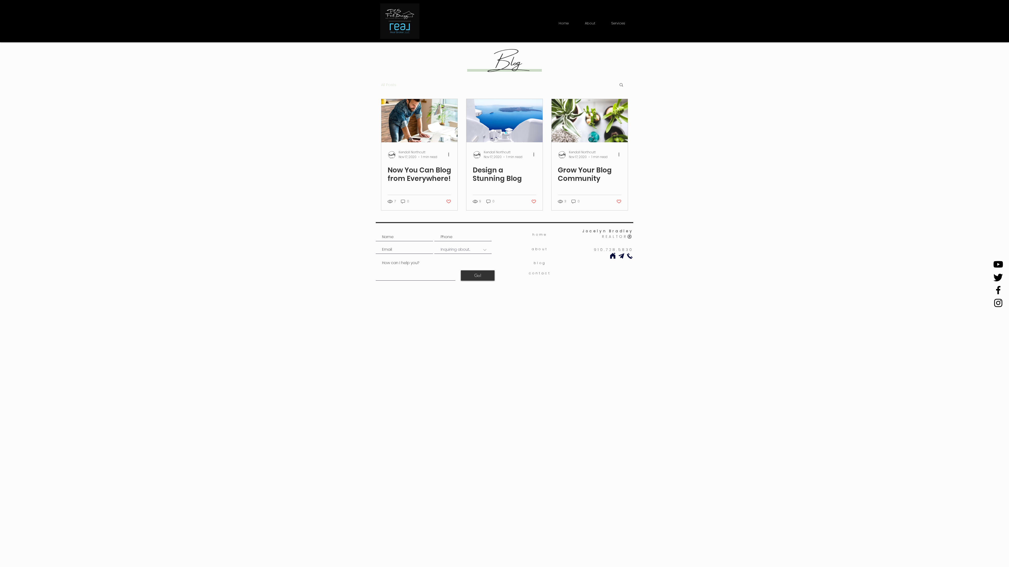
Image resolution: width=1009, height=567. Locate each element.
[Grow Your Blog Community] (590, 120)
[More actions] (450, 154)
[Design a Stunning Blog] (504, 120)
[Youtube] (998, 264)
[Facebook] (998, 290)
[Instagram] (998, 302)
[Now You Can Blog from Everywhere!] (419, 120)
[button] (618, 21)
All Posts (388, 84)
